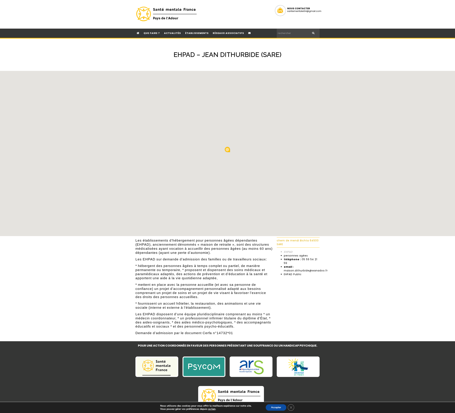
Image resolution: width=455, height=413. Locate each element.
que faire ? (152, 33)
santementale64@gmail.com (304, 11)
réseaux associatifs (228, 33)
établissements (197, 33)
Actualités (172, 33)
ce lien (211, 409)
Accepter (276, 407)
